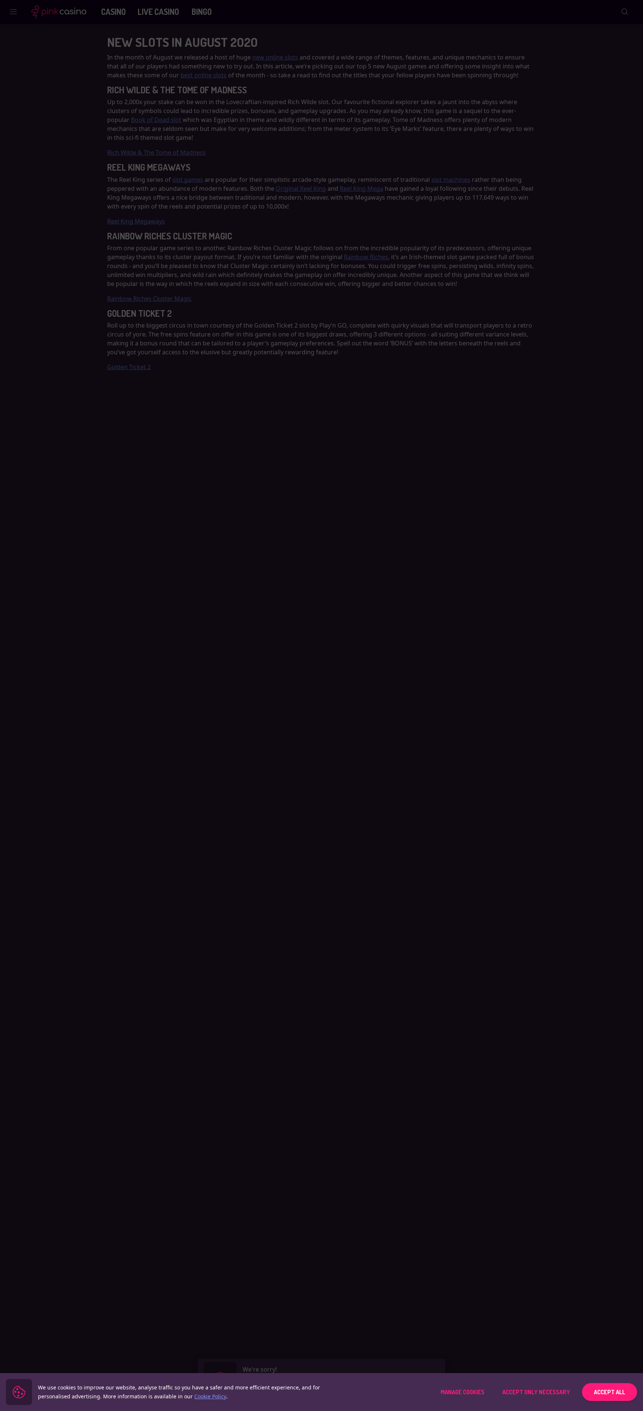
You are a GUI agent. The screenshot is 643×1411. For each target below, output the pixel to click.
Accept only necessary (536, 1392)
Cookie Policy (210, 1396)
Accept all (609, 1392)
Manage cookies (462, 1392)
